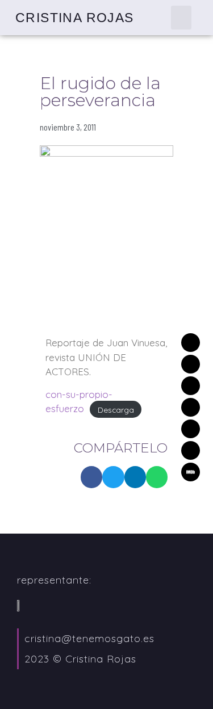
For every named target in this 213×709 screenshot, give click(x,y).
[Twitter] (190, 364)
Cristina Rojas (74, 17)
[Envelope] (190, 342)
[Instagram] (190, 407)
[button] (181, 18)
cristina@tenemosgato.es (89, 638)
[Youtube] (190, 450)
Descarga (116, 409)
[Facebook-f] (190, 428)
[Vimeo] (190, 385)
